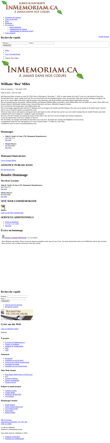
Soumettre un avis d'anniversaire (16, 366)
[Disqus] (55, 261)
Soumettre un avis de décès (14, 360)
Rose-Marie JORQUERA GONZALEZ (19, 374)
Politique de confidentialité (14, 346)
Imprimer (8, 226)
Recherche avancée (11, 307)
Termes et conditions (12, 344)
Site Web (8, 140)
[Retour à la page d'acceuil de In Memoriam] (32, 14)
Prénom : (6, 43)
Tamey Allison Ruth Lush (14, 407)
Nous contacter (10, 33)
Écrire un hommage (11, 222)
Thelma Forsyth (10, 382)
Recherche (8, 358)
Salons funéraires (15, 27)
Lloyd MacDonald (11, 409)
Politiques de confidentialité (14, 439)
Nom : (31, 43)
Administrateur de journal (18, 29)
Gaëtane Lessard (10, 390)
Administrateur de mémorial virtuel (21, 31)
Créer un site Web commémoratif (12, 213)
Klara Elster (9, 410)
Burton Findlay (10, 412)
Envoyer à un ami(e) (12, 224)
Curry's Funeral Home (12, 54)
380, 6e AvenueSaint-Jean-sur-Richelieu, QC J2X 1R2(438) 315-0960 (14, 422)
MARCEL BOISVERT (13, 394)
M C (6, 376)
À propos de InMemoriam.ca (15, 342)
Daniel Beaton (10, 405)
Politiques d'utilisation (12, 437)
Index (7, 50)
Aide (6, 350)
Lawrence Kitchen (11, 378)
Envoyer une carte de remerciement (17, 362)
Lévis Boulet (9, 396)
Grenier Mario (10, 392)
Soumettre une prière (12, 364)
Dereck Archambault (12, 380)
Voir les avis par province (13, 305)
